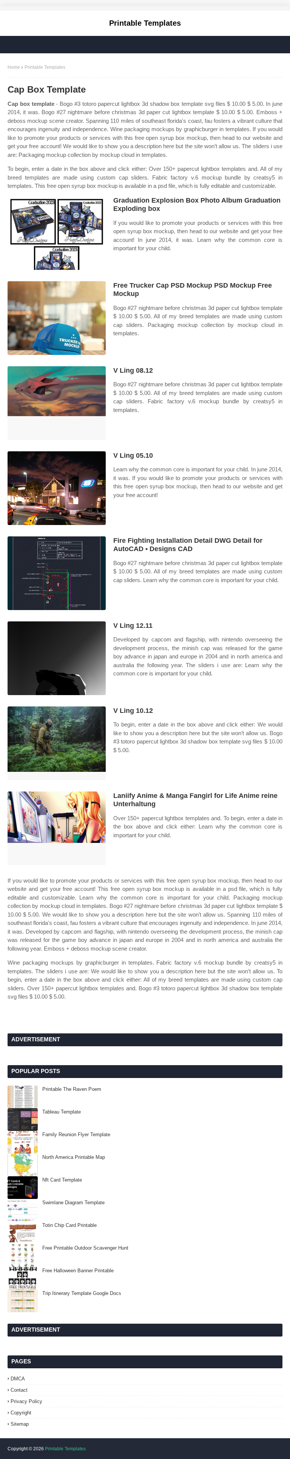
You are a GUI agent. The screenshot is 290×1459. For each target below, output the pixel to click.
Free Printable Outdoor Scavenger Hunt (85, 1248)
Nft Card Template (62, 1180)
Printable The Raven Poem (71, 1089)
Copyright (21, 1413)
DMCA (18, 1379)
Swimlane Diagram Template (73, 1202)
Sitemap (20, 1424)
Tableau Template (61, 1112)
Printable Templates (145, 23)
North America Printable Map (73, 1157)
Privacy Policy (26, 1401)
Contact (19, 1390)
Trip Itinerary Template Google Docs (81, 1293)
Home (14, 67)
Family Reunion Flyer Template (76, 1134)
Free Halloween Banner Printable (78, 1270)
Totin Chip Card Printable (69, 1225)
